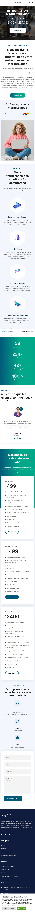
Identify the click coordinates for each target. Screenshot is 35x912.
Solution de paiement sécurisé (17, 315)
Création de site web (17, 283)
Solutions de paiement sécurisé (10, 876)
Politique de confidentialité (8, 855)
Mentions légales (6, 852)
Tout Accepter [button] (21, 908)
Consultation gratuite (13, 798)
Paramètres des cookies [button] (9, 908)
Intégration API (17, 249)
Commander (12, 531)
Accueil (3, 845)
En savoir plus (17, 30)
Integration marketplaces (17, 217)
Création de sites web (7, 873)
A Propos (3, 848)
